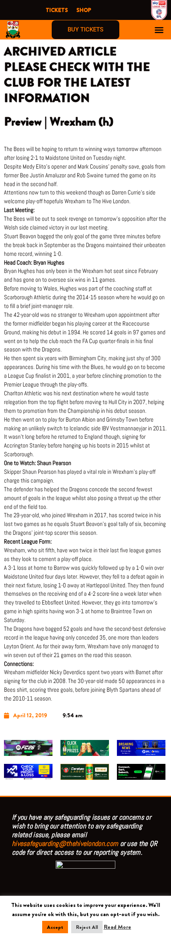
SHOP (83, 10)
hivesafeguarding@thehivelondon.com (65, 843)
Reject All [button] (87, 927)
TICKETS (57, 10)
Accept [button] (55, 927)
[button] (159, 30)
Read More (117, 927)
